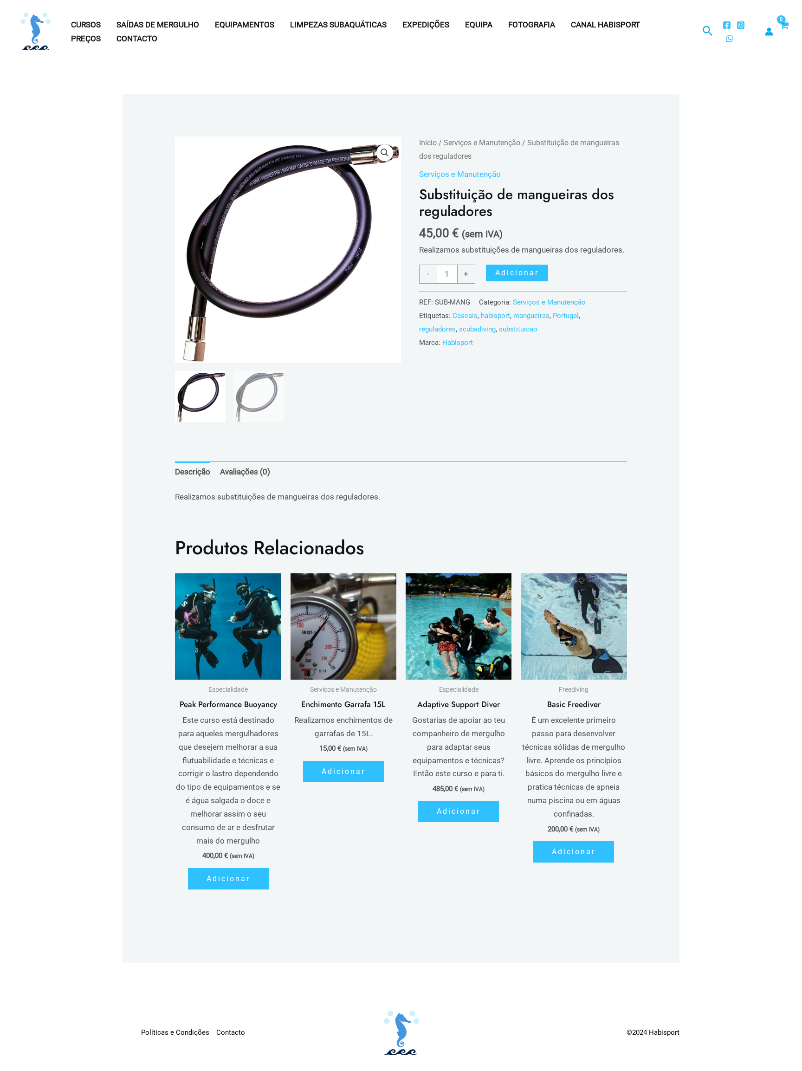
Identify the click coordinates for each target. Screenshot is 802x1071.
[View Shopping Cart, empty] (784, 31)
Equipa (478, 24)
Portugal (566, 316)
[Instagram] (741, 25)
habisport (495, 316)
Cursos (86, 24)
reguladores (437, 329)
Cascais (465, 316)
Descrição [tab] (192, 471)
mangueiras (531, 316)
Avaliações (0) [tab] (245, 471)
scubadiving (477, 329)
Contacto (136, 38)
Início (428, 142)
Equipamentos (244, 24)
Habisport (457, 342)
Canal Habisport (605, 24)
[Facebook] (727, 25)
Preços (86, 38)
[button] (707, 31)
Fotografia (531, 24)
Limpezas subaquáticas (338, 24)
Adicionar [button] (228, 878)
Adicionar (517, 272)
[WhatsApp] (729, 38)
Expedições (425, 24)
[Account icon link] (769, 31)
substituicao (518, 329)
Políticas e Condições (175, 1032)
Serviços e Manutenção (482, 142)
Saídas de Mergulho (157, 24)
